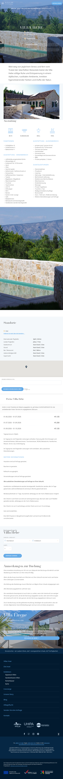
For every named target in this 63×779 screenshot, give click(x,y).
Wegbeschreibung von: (8, 379)
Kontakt (7, 715)
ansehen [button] (31, 44)
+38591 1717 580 (19, 743)
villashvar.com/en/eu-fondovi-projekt (18, 766)
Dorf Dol (29, 32)
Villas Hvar (8, 661)
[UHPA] (29, 725)
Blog (5, 700)
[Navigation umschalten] (3, 3)
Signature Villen (10, 675)
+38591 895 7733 (31, 743)
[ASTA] (43, 725)
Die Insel (7, 666)
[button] (27, 367)
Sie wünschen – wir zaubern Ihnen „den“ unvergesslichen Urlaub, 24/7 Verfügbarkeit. (31, 651)
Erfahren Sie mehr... (31, 8)
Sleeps (5, 545)
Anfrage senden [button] (56, 3)
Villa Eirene (15, 615)
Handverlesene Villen (12, 678)
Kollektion (7, 672)
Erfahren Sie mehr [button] (30, 638)
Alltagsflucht (8, 705)
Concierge (7, 689)
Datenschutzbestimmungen (37, 744)
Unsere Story (8, 694)
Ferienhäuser (9, 681)
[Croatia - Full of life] (18, 725)
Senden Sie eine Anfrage (13, 710)
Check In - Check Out (9, 537)
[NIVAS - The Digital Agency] (58, 734)
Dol (7, 620)
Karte (7, 684)
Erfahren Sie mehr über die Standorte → (14, 333)
